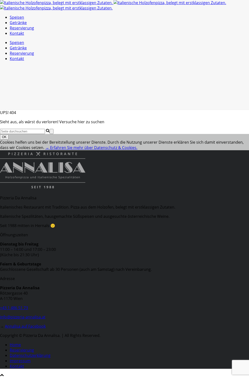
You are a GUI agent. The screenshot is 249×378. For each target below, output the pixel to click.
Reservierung (22, 28)
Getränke (18, 22)
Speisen (17, 17)
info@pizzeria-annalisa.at (22, 317)
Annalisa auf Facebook (25, 326)
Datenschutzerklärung (30, 355)
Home (15, 344)
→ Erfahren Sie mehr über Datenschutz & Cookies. (91, 147)
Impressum (20, 360)
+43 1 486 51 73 (14, 307)
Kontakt (17, 33)
